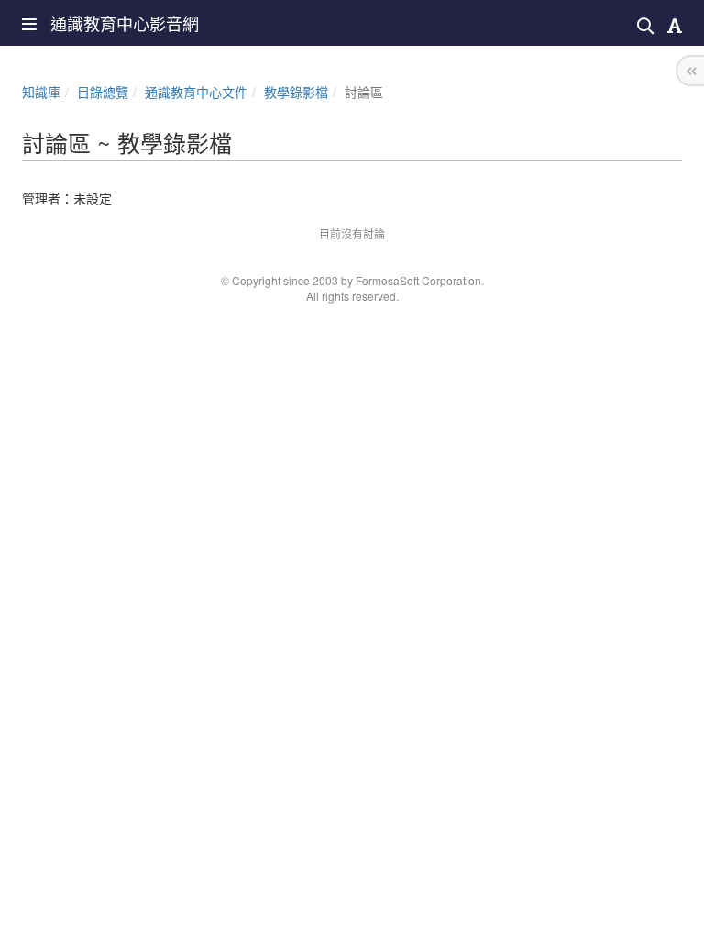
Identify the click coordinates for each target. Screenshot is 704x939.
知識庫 (41, 92)
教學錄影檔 (296, 92)
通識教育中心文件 (196, 92)
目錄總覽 (102, 92)
